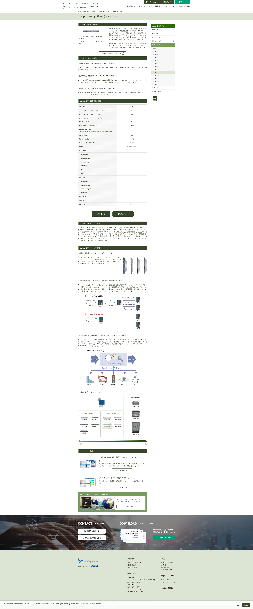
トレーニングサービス (134, 589)
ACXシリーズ (156, 87)
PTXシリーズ (156, 41)
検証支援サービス (168, 2)
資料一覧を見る (165, 537)
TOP (79, 11)
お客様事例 (130, 577)
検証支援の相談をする (93, 538)
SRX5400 (136, 406)
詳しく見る (130, 506)
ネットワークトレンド (134, 562)
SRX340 (84, 426)
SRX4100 (118, 420)
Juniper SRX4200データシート (111, 53)
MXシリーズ (156, 37)
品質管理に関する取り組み (135, 591)
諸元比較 (164, 565)
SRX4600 (118, 427)
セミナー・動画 (132, 567)
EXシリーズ (156, 33)
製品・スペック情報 (167, 562)
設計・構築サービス (133, 582)
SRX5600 (136, 418)
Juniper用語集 (167, 588)
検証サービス (131, 584)
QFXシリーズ (156, 30)
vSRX (101, 406)
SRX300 (84, 420)
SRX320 (94, 420)
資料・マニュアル (166, 570)
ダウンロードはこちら (122, 470)
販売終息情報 (165, 567)
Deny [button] (237, 605)
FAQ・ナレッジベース (168, 582)
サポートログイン (166, 580)
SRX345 (94, 426)
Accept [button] (246, 605)
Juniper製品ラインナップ (89, 11)
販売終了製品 (156, 91)
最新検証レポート (133, 565)
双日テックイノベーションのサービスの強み (141, 580)
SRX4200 (107, 427)
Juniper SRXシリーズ (104, 11)
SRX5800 (136, 434)
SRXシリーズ (156, 45)
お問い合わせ (152, 2)
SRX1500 (107, 420)
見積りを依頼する (93, 531)
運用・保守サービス (133, 587)
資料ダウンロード (183, 2)
